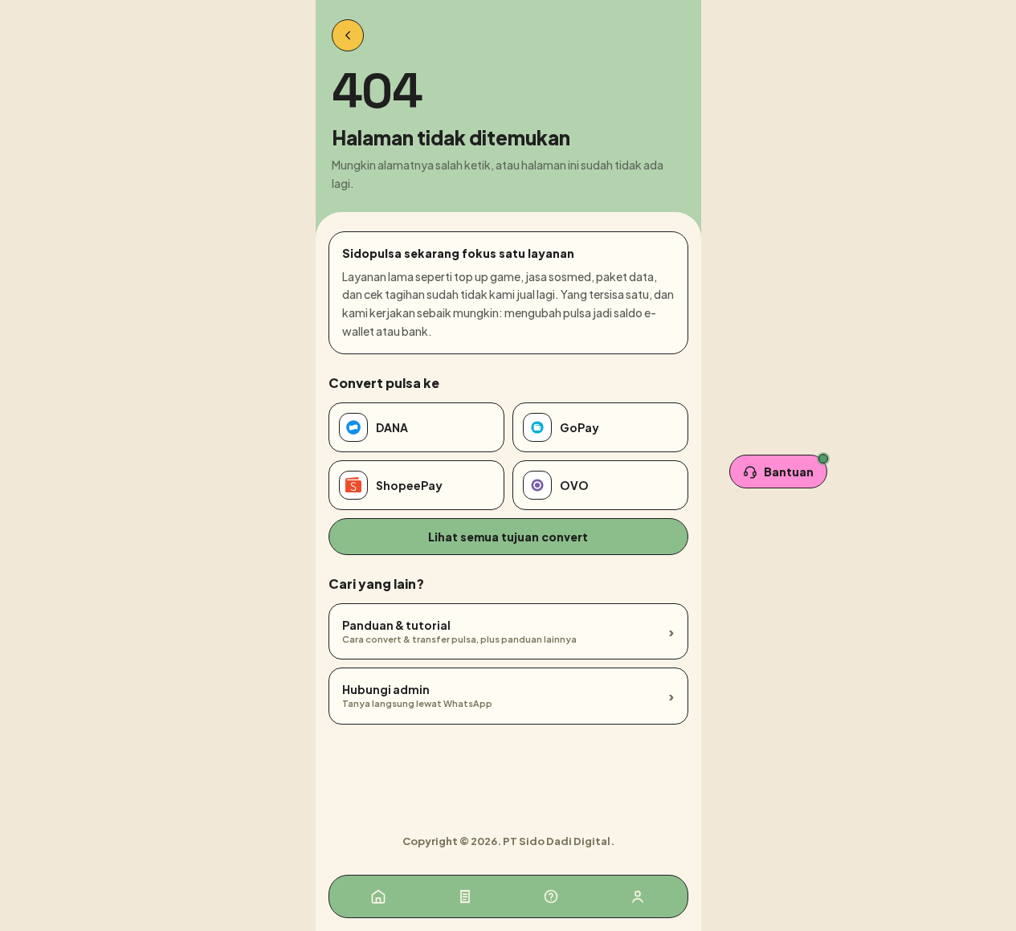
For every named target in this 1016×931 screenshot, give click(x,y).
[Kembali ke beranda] (348, 35)
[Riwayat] (465, 896)
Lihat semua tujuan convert (508, 536)
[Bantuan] (551, 896)
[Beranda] (378, 896)
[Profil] (637, 896)
